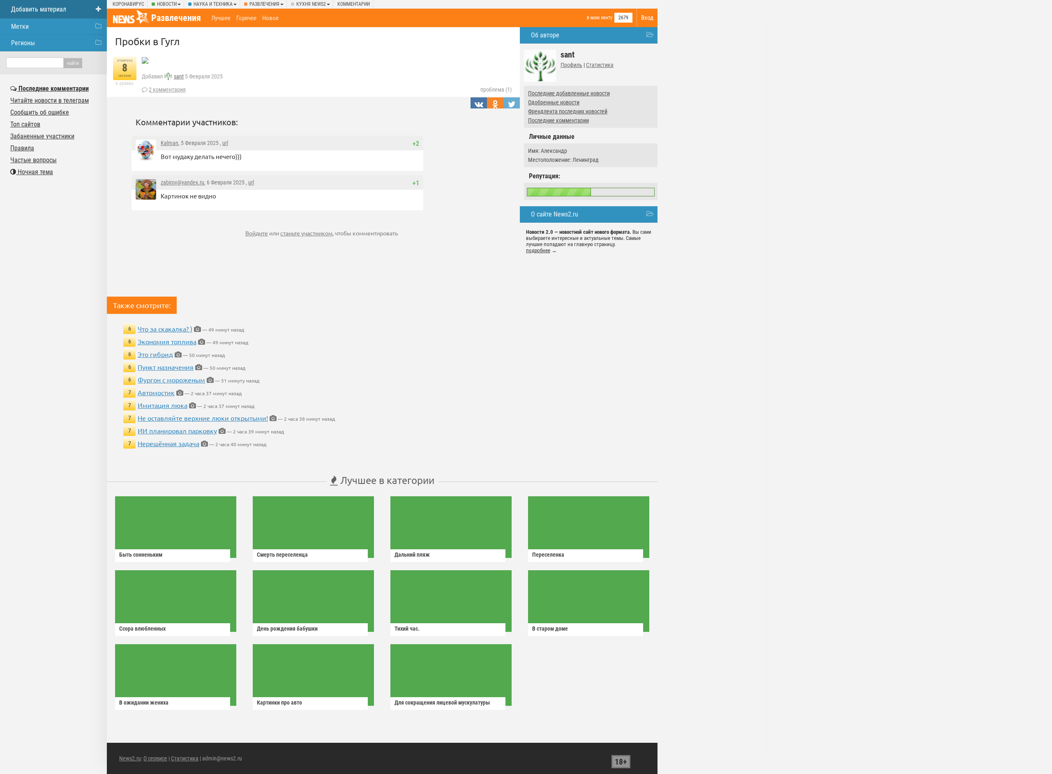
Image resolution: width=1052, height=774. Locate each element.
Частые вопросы (33, 160)
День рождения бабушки (287, 628)
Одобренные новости (553, 102)
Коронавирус (128, 4)
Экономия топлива (167, 341)
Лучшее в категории (386, 480)
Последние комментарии (558, 120)
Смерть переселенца (282, 554)
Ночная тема (34, 172)
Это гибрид (155, 354)
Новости (167, 4)
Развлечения (264, 4)
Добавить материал (38, 9)
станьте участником (306, 233)
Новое (270, 18)
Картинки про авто (279, 702)
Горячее (246, 18)
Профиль (571, 65)
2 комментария (167, 89)
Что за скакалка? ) (165, 329)
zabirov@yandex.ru (182, 182)
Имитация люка (162, 405)
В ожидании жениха (143, 702)
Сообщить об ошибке (39, 112)
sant (179, 76)
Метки (20, 26)
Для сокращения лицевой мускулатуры (442, 702)
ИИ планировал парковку (177, 430)
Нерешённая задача (168, 443)
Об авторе (545, 35)
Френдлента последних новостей (567, 111)
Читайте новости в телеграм (49, 100)
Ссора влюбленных (142, 628)
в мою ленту (599, 18)
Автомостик (156, 392)
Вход (647, 17)
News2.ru (130, 758)
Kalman (169, 143)
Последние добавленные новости (569, 93)
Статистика (600, 65)
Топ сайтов (25, 124)
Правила (22, 148)
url (225, 143)
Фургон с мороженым (171, 379)
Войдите (256, 233)
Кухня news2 (311, 4)
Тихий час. (407, 628)
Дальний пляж (412, 554)
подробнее (538, 250)
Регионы (23, 43)
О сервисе (155, 758)
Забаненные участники (42, 136)
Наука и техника (213, 4)
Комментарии (353, 4)
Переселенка (548, 554)
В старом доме (550, 628)
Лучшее (221, 18)
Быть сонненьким (140, 554)
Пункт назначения (166, 367)
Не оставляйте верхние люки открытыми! (203, 418)
